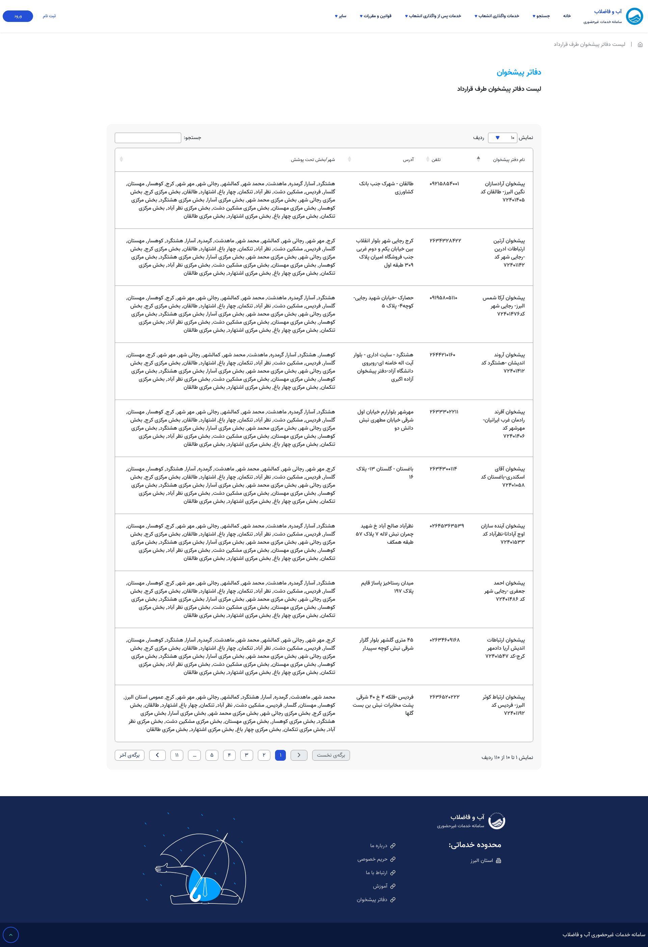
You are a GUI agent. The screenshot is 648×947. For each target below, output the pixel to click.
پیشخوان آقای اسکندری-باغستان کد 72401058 (503, 477)
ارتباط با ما (376, 872)
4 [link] (229, 755)
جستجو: (192, 138)
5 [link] (212, 755)
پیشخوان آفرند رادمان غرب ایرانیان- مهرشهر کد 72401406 (504, 424)
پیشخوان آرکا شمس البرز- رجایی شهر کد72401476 (504, 306)
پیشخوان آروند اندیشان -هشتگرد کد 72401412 (503, 363)
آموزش (380, 886)
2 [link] (264, 755)
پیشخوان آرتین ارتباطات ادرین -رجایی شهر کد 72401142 (509, 253)
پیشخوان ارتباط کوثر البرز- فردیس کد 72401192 (504, 705)
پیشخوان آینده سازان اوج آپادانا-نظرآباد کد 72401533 (503, 534)
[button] (541, 16)
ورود (18, 16)
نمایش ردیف (503, 137)
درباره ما (378, 845)
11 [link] (177, 755)
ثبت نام (49, 16)
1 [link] (280, 755)
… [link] (194, 755)
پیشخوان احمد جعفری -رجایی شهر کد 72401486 (504, 591)
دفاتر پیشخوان (372, 899)
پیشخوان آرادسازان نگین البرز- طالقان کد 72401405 (503, 192)
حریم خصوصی (372, 859)
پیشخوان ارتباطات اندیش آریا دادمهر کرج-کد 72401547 (505, 648)
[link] (157, 755)
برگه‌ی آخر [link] (129, 755)
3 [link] (246, 755)
